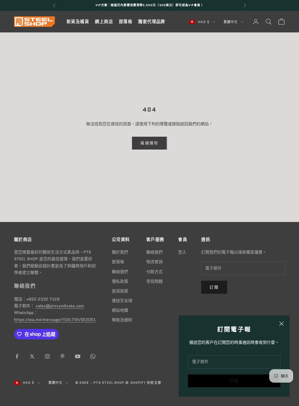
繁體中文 (231, 22)
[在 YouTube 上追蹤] (78, 356)
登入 (182, 252)
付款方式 (154, 272)
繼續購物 (149, 143)
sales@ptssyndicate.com (60, 306)
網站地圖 (120, 310)
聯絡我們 (120, 272)
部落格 (125, 22)
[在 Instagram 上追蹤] (47, 356)
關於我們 (120, 252)
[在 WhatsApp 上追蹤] (93, 356)
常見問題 (154, 281)
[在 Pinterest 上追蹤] (62, 356)
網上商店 (104, 22)
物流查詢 (154, 262)
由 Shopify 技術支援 (143, 382)
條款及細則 (122, 320)
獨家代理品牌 (151, 22)
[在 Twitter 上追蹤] (32, 356)
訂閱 (234, 381)
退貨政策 (120, 291)
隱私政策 (120, 281)
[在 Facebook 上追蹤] (17, 356)
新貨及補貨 (78, 22)
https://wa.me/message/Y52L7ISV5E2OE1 (55, 319)
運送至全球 (122, 300)
